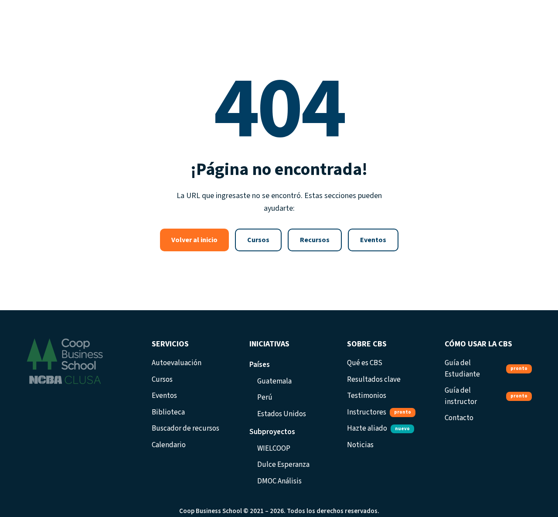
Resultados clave (374, 379)
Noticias (360, 445)
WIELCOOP (273, 448)
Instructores (379, 412)
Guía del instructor (486, 396)
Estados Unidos (281, 414)
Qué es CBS (364, 363)
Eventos (373, 240)
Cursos (258, 240)
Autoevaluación (176, 363)
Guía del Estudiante (486, 369)
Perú (264, 397)
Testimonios (366, 395)
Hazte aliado (378, 428)
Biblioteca (168, 412)
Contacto (459, 418)
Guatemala (274, 381)
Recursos (315, 240)
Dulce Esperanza (283, 464)
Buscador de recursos (185, 428)
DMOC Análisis (279, 481)
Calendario (169, 445)
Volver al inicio (194, 240)
